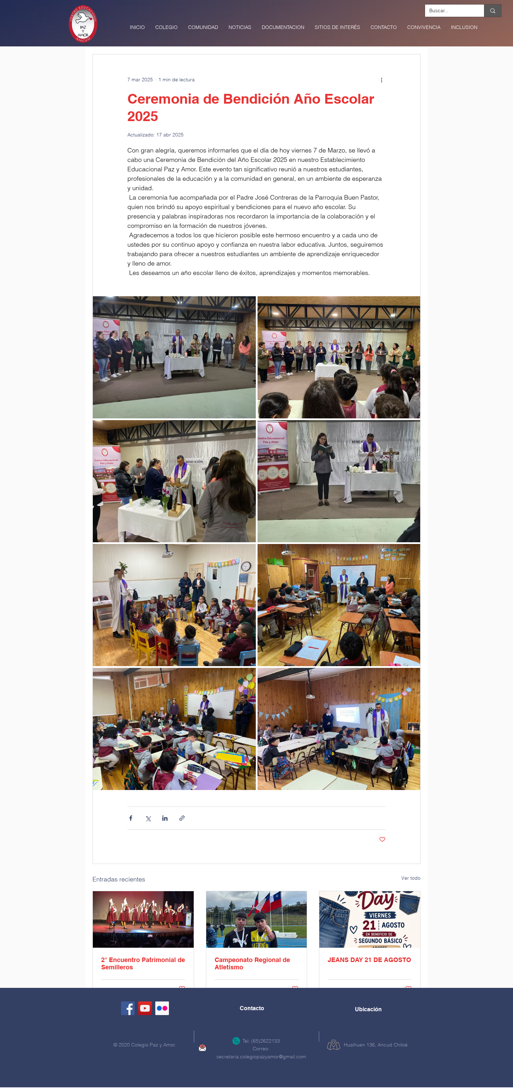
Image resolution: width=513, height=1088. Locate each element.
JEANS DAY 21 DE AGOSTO (369, 959)
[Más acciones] (381, 79)
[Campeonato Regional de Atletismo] (256, 919)
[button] (166, 27)
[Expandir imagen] (174, 357)
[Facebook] (128, 1008)
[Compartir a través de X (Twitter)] (147, 818)
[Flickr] (162, 1008)
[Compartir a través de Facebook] (130, 818)
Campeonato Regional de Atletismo (252, 963)
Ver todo (411, 878)
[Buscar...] (492, 11)
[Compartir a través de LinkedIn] (165, 818)
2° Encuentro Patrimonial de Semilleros (143, 963)
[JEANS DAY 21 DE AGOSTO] (369, 919)
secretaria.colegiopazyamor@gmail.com (261, 1056)
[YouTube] (145, 1008)
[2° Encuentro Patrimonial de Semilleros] (143, 919)
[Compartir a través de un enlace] (182, 818)
